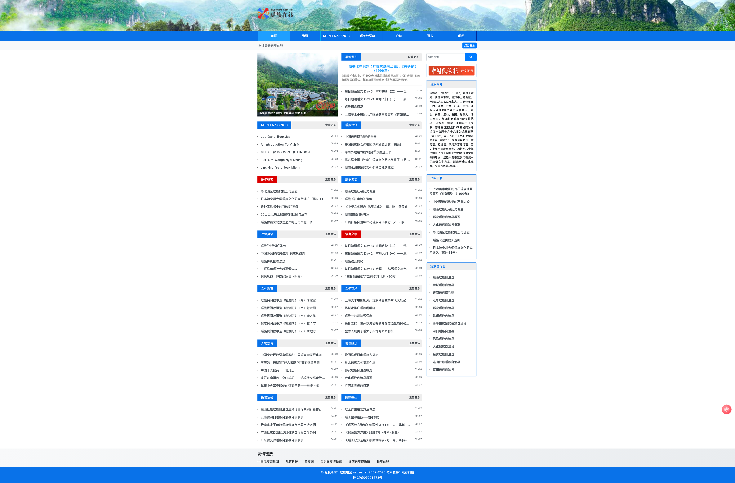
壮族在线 (383, 461)
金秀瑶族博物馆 (331, 461)
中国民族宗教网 (268, 461)
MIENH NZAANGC (336, 36)
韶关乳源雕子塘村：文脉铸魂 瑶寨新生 (282, 113)
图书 (430, 36)
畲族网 (309, 461)
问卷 (461, 36)
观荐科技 (292, 461)
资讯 (305, 36)
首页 (274, 36)
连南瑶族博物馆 (359, 461)
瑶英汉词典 (367, 36)
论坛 (399, 36)
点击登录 (469, 45)
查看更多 (413, 57)
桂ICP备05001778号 (367, 478)
